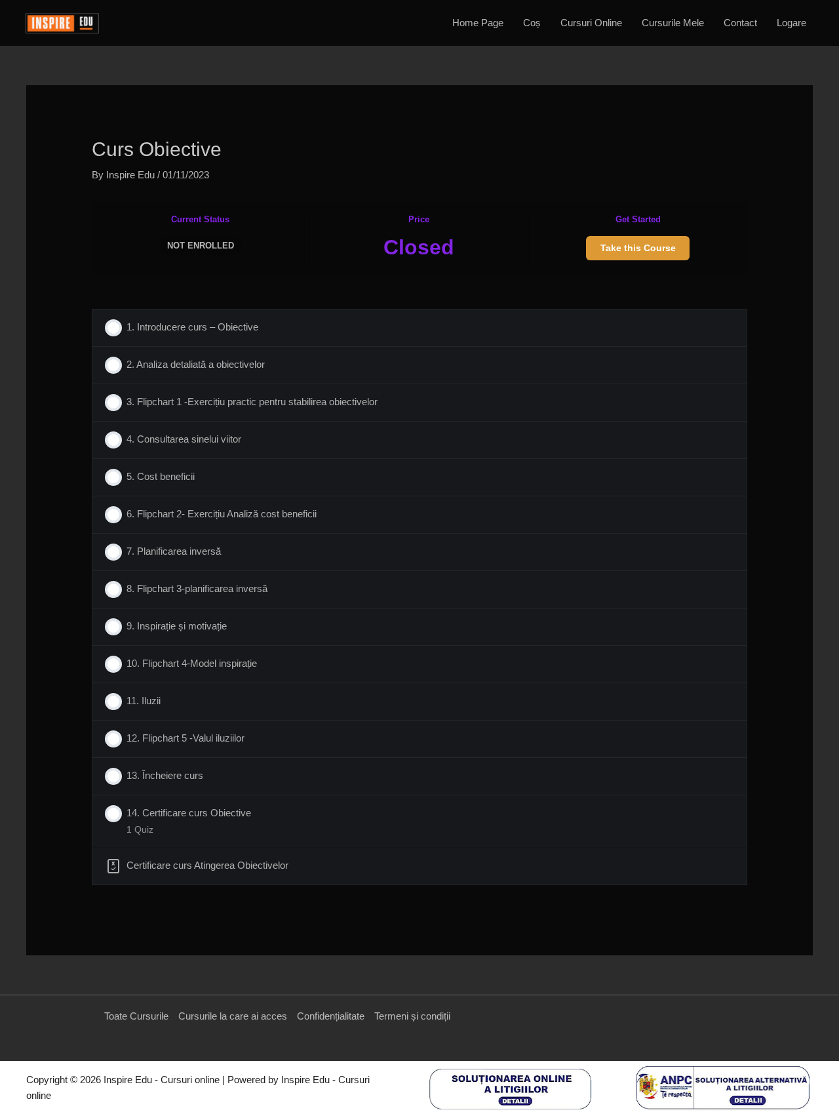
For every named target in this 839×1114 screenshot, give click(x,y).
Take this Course (638, 248)
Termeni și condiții (412, 1016)
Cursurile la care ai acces (232, 1016)
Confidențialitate (330, 1016)
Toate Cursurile (136, 1016)
